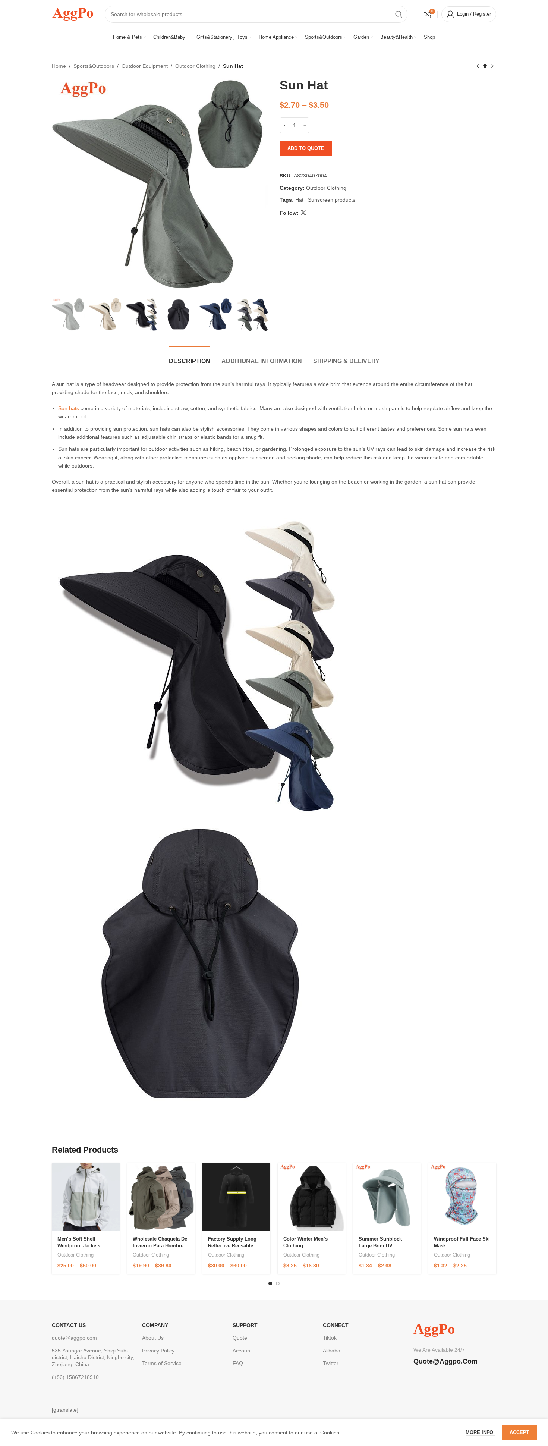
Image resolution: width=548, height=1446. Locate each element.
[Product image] (86, 1197)
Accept (519, 1432)
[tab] (189, 357)
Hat (299, 200)
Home (59, 66)
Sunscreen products (331, 200)
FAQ (238, 1363)
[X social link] (303, 213)
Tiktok (330, 1338)
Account (242, 1351)
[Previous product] (477, 66)
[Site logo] (73, 13)
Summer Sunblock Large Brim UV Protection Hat (380, 1245)
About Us (153, 1338)
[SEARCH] (398, 14)
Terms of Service (162, 1363)
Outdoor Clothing (195, 66)
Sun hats (68, 408)
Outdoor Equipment (145, 66)
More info (480, 1432)
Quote (240, 1338)
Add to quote (305, 148)
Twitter (330, 1363)
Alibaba (331, 1351)
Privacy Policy (158, 1351)
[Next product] (492, 66)
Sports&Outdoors (93, 66)
